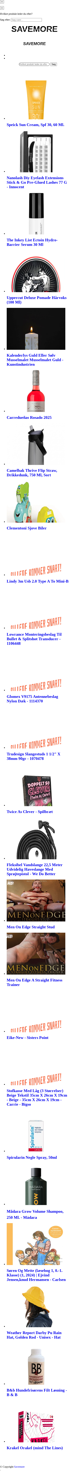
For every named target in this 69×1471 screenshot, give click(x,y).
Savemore (19, 1466)
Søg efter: (5, 19)
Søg (54, 64)
